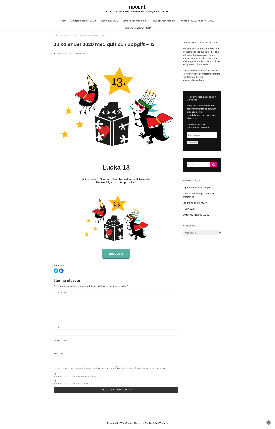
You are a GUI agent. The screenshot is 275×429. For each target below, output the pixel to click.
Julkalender (80, 53)
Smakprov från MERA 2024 (197, 215)
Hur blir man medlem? (164, 20)
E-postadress (61, 340)
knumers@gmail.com (194, 80)
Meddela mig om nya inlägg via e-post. (73, 383)
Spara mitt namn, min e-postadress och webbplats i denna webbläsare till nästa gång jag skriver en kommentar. (109, 368)
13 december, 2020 (64, 53)
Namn (57, 327)
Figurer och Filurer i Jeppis (196, 187)
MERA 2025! (189, 209)
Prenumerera (192, 142)
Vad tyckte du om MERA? (195, 203)
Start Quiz (116, 253)
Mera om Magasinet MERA (137, 28)
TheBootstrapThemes (156, 423)
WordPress (126, 423)
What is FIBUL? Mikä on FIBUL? (197, 20)
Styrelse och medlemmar (135, 20)
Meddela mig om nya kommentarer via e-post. (77, 376)
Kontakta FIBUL (109, 20)
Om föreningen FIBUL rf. (83, 20)
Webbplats (59, 353)
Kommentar (60, 292)
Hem (63, 20)
